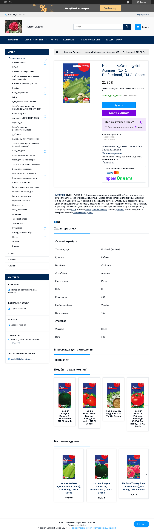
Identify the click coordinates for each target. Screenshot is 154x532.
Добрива (16, 134)
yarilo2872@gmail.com (21, 359)
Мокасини (16, 214)
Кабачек (60, 194)
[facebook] (55, 222)
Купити (119, 105)
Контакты (69, 40)
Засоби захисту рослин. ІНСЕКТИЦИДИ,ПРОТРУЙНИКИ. (27, 107)
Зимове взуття (19, 223)
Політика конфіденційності (105, 528)
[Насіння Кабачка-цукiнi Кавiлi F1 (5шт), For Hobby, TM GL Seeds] (68, 464)
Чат (144, 524)
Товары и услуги (33, 40)
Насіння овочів (19, 63)
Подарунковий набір (22, 232)
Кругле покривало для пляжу (26, 187)
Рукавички (17, 228)
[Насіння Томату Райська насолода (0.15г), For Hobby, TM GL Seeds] (137, 393)
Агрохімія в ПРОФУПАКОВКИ (26, 118)
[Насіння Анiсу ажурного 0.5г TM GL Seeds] (113, 393)
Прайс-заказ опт (90, 40)
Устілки (15, 241)
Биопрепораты (19, 113)
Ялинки (15, 246)
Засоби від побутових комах (25, 139)
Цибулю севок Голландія (24, 102)
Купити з (113, 113)
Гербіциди (17, 122)
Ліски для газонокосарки (23, 160)
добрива (120, 209)
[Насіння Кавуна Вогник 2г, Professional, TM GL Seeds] (64, 393)
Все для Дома (114, 40)
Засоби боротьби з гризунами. (26, 164)
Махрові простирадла (22, 192)
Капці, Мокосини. (20, 210)
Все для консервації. (22, 169)
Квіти (73, 209)
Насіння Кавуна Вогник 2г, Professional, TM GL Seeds (65, 416)
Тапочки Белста (19, 219)
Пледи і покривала (21, 182)
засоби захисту (99, 209)
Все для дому (18, 151)
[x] (58, 222)
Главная (13, 40)
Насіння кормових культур (24, 83)
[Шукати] (127, 27)
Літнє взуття (17, 205)
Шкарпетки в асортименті (24, 173)
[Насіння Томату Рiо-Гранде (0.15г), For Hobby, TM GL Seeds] (89, 393)
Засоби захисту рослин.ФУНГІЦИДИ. (21, 128)
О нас (54, 40)
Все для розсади (20, 92)
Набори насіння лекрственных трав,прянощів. (26, 77)
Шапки (15, 237)
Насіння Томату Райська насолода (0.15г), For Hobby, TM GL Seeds (138, 418)
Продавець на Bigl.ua (77, 525)
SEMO (15, 67)
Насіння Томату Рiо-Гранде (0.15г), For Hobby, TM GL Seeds (89, 417)
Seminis (15, 88)
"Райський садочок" (83, 212)
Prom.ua (91, 522)
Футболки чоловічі (21, 201)
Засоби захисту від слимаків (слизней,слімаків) (25, 144)
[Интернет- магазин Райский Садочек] (13, 32)
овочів (88, 209)
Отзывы (12, 259)
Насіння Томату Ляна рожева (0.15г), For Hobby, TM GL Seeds (134, 486)
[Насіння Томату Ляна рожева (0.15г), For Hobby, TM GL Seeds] (133, 464)
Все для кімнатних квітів (23, 155)
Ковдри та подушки (21, 196)
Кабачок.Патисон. (73, 52)
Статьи (11, 265)
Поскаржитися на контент (81, 528)
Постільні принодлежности (24, 178)
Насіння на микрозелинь (23, 72)
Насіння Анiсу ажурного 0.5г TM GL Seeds (114, 413)
